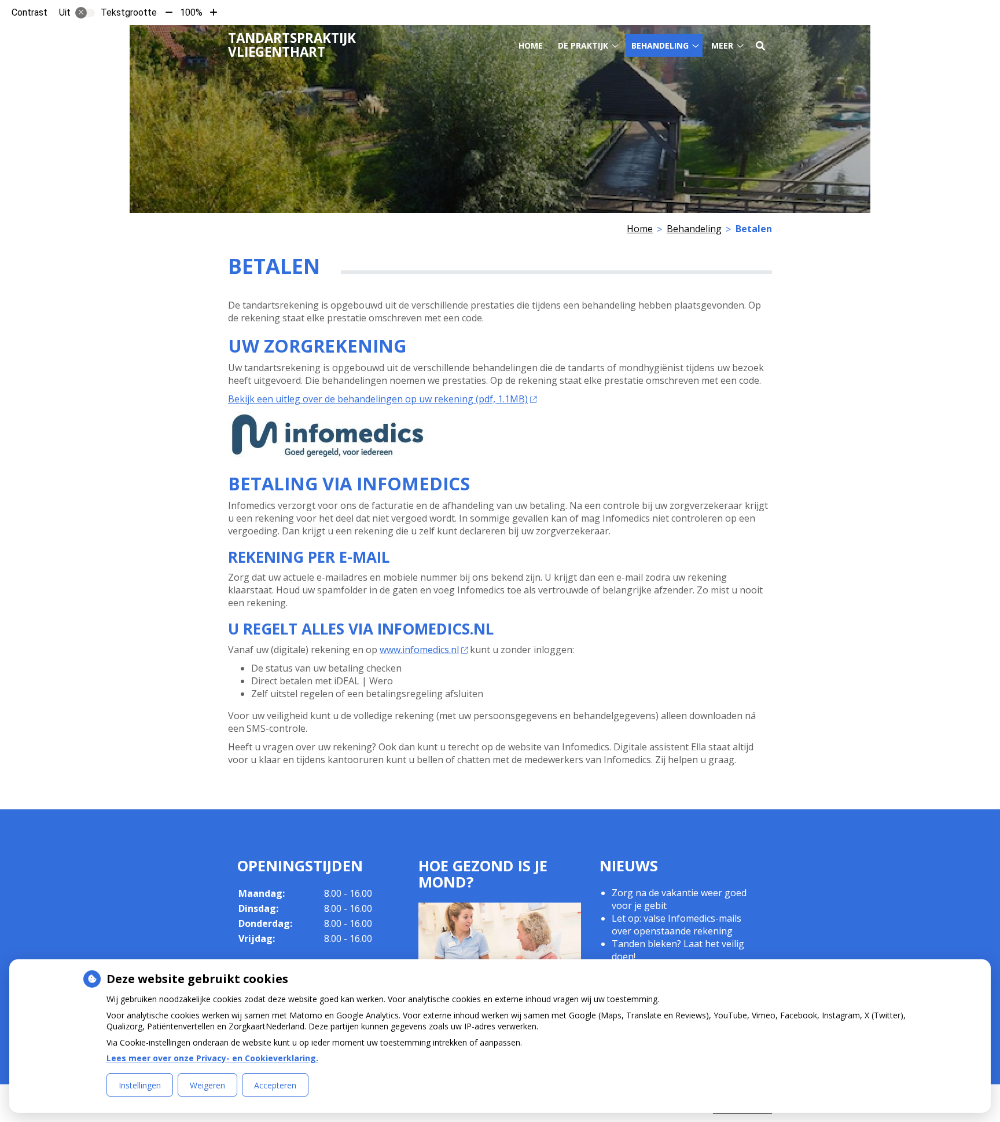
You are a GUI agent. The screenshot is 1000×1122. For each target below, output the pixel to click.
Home (531, 45)
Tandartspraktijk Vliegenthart (292, 45)
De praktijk (583, 45)
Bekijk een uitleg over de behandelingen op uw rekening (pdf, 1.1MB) (378, 399)
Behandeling (660, 45)
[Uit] (85, 13)
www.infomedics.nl (419, 649)
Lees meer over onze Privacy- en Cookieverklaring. (212, 1058)
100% (191, 12)
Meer (722, 45)
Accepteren (275, 1085)
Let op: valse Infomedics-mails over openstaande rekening (676, 924)
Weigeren (207, 1085)
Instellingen (140, 1085)
